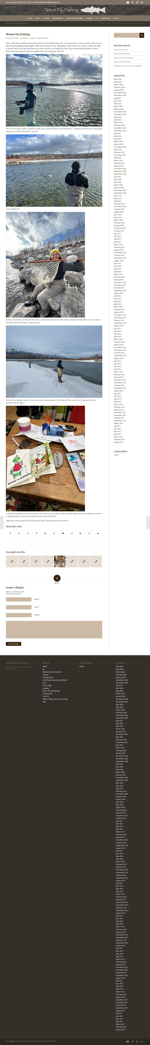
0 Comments (24, 38)
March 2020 (118, 185)
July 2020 (117, 177)
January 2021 (119, 166)
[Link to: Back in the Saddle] (84, 561)
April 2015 (117, 304)
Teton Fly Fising (51, 521)
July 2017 (117, 233)
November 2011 (120, 415)
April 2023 (117, 139)
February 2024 (119, 125)
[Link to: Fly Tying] (60, 561)
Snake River (41, 521)
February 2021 (119, 163)
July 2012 (117, 393)
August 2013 (118, 358)
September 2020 (120, 174)
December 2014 (120, 315)
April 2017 (117, 242)
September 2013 (120, 355)
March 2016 (118, 274)
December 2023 (120, 128)
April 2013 (117, 369)
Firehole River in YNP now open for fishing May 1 (128, 66)
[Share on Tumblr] (54, 533)
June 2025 (117, 101)
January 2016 (119, 280)
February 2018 (119, 223)
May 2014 (117, 334)
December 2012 (120, 380)
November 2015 (120, 285)
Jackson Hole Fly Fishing (28, 521)
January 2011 (119, 442)
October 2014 (119, 320)
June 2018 (117, 215)
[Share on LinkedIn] (45, 533)
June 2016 (117, 266)
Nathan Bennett (43, 38)
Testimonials (47, 693)
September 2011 (120, 420)
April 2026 (117, 82)
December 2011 (120, 412)
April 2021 (117, 158)
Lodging (46, 688)
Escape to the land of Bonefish (122, 62)
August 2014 (118, 326)
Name (37, 599)
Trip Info (46, 696)
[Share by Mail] (80, 533)
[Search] (122, 18)
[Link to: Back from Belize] (12, 561)
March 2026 (118, 84)
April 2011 (117, 434)
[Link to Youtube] (127, 2)
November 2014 (120, 317)
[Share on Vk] (63, 533)
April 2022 (117, 149)
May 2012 (117, 399)
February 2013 (119, 374)
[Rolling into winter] (2, 522)
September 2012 (120, 388)
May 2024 (117, 117)
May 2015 (117, 301)
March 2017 (118, 244)
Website (37, 615)
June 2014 (117, 331)
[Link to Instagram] (137, 2)
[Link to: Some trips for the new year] (36, 561)
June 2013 (117, 364)
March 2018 (118, 220)
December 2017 (120, 228)
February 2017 (119, 247)
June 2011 (117, 429)
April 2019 (117, 201)
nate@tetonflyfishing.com (49, 2)
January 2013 (119, 377)
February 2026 (119, 87)
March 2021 (118, 160)
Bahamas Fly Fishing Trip (52, 672)
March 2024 (118, 122)
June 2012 (117, 396)
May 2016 (117, 269)
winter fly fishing (62, 521)
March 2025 (118, 106)
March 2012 (118, 404)
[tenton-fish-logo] (75, 10)
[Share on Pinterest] (36, 533)
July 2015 (117, 296)
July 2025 (117, 98)
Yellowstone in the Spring (121, 49)
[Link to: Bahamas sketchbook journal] (24, 561)
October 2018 (119, 209)
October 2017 (119, 231)
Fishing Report (48, 677)
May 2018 (117, 217)
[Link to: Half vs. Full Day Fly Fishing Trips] (48, 561)
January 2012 (119, 410)
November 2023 (120, 131)
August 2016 (118, 261)
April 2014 (117, 336)
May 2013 (117, 366)
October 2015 (119, 288)
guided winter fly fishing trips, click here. (49, 51)
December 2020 (120, 168)
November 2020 (120, 171)
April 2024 (117, 120)
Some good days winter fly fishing (123, 58)
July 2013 (117, 361)
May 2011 (117, 431)
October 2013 (119, 353)
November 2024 (120, 114)
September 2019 (120, 193)
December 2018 (120, 206)
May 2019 (117, 198)
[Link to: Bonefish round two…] (72, 561)
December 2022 (120, 147)
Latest (33, 38)
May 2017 (117, 239)
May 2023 (117, 136)
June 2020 (117, 179)
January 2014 (119, 345)
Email (37, 607)
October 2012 (119, 385)
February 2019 (119, 204)
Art (44, 669)
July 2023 (117, 133)
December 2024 (120, 112)
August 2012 (118, 391)
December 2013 (120, 347)
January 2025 (119, 109)
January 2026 (119, 90)
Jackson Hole (14, 521)
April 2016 (117, 271)
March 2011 (118, 437)
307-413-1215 (25, 2)
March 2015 (118, 307)
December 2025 (120, 93)
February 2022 (119, 152)
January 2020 (119, 187)
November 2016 (120, 252)
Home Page (47, 685)
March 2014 (118, 339)
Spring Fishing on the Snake (122, 54)
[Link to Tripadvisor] (141, 2)
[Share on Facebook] (10, 533)
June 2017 (117, 236)
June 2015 (117, 298)
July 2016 (117, 263)
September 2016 (120, 258)
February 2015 (119, 309)
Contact (46, 675)
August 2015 (118, 293)
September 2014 (120, 323)
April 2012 (117, 401)
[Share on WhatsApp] (28, 533)
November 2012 (120, 382)
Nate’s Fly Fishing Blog (17, 23)
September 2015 (120, 290)
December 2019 (120, 190)
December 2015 (120, 282)
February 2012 (119, 407)
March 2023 (118, 141)
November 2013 (120, 350)
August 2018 (118, 212)
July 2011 (117, 426)
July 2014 (117, 328)
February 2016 (119, 277)
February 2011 (119, 439)
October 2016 (119, 255)
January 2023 (119, 144)
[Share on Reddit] (71, 533)
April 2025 (117, 103)
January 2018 (119, 225)
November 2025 (120, 95)
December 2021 (120, 155)
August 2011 (118, 423)
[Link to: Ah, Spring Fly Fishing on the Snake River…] (96, 561)
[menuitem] (30, 18)
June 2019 (117, 196)
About (45, 666)
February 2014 (119, 342)
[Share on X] (19, 533)
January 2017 (119, 250)
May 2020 (117, 182)
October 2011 (119, 418)
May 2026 (117, 79)
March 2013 (118, 372)
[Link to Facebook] (132, 2)
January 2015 (119, 312)
